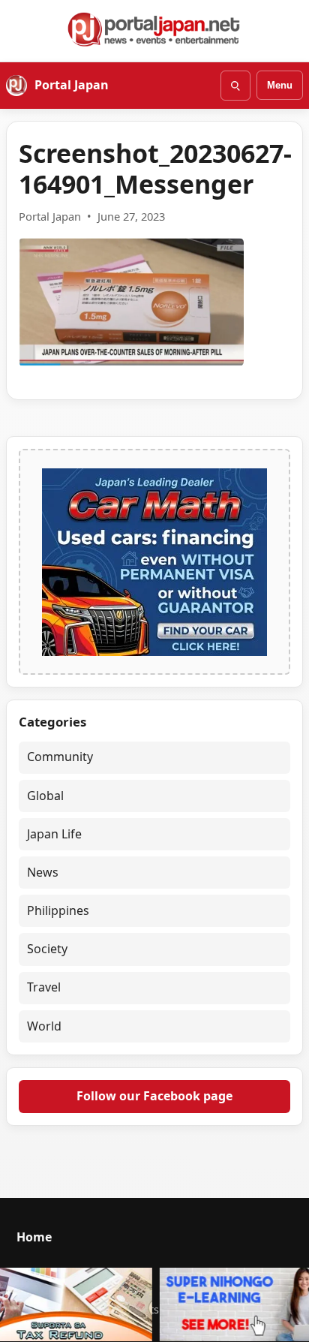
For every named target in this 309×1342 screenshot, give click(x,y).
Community (60, 756)
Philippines (58, 910)
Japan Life (54, 834)
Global (45, 795)
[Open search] (235, 86)
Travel (44, 987)
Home (34, 1237)
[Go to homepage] (154, 29)
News (42, 872)
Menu (279, 85)
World (44, 1026)
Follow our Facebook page (154, 1096)
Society (47, 948)
